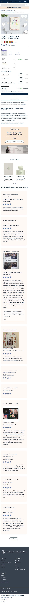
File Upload (3, 577)
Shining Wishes (5, 456)
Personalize (14, 94)
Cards (10, 54)
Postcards (17, 54)
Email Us (15, 591)
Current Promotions (20, 569)
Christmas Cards (9, 10)
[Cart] (27, 1)
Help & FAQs (4, 579)
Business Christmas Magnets (7, 12)
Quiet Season (5, 196)
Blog (16, 565)
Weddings (3, 560)
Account (3, 575)
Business (3, 565)
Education (3, 567)
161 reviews (12, 45)
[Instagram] (10, 589)
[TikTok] (2, 589)
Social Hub (17, 562)
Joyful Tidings (5, 390)
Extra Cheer (5, 269)
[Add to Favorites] (22, 16)
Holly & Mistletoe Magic (7, 509)
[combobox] (14, 5)
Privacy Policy (4, 599)
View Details (23, 104)
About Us (17, 560)
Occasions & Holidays (6, 562)
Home (2, 10)
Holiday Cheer (5, 482)
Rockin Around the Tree (7, 372)
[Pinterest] (8, 589)
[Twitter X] (4, 589)
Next (25, 24)
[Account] (24, 1)
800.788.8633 (5, 591)
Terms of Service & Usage (6, 597)
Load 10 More (14, 538)
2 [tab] (15, 183)
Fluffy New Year (5, 222)
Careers (17, 567)
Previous (3, 24)
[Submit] (26, 5)
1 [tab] (13, 183)
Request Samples (5, 582)
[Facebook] (6, 589)
